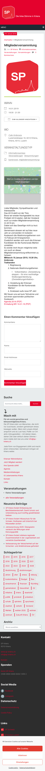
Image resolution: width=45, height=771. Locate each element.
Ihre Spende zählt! (11, 465)
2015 (15, 557)
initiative (8, 592)
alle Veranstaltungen (15, 497)
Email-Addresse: (10, 357)
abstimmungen (26, 570)
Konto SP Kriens (7, 671)
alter (16, 575)
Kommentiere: (9, 322)
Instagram (9, 696)
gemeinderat (10, 588)
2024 (24, 566)
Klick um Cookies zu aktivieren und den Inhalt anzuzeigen (22, 180)
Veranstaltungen (10, 52)
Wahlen (8, 610)
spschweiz (29, 601)
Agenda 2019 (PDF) (13, 301)
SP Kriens (14, 49)
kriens (18, 592)
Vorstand (29, 606)
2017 (31, 557)
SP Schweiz (9, 729)
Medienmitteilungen (12, 472)
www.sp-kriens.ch (8, 652)
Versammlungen (24, 52)
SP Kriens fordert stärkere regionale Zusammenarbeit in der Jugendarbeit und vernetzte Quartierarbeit (23, 537)
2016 (23, 557)
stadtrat (8, 606)
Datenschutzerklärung (27, 768)
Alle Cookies (22, 748)
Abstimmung (10, 570)
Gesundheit (24, 588)
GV (34, 588)
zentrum (8, 615)
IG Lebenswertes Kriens (13, 475)
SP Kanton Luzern (11, 735)
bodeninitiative (11, 579)
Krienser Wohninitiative (13, 459)
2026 (32, 566)
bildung (34, 575)
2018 (7, 561)
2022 (7, 566)
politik (7, 597)
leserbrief (28, 592)
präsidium (29, 597)
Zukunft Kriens (22, 615)
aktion (7, 575)
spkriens (17, 601)
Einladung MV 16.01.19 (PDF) (17, 304)
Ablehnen (22, 755)
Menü (3, 27)
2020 (23, 561)
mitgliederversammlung (29, 159)
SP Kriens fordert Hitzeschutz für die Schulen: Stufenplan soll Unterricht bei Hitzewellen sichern (21, 521)
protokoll (17, 597)
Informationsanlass (29, 49)
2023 (15, 566)
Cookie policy (13, 768)
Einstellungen (22, 762)
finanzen (23, 584)
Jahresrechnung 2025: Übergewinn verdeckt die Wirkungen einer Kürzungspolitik (20, 529)
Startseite (8, 40)
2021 (32, 561)
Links (6, 482)
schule (8, 601)
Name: (7, 345)
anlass (24, 575)
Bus (32, 579)
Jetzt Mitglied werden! (13, 462)
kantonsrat (13, 159)
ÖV (33, 615)
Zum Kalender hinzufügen (23, 119)
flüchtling (34, 584)
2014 (7, 557)
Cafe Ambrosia (15, 135)
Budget (24, 579)
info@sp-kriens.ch (8, 654)
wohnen (33, 610)
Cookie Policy (6, 713)
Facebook (8, 691)
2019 (15, 561)
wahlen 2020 (20, 610)
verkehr (19, 606)
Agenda (7, 469)
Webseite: (8, 369)
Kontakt (7, 479)
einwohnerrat (10, 584)
